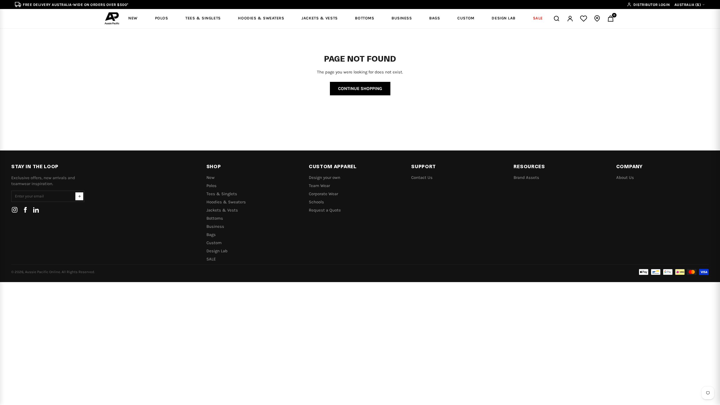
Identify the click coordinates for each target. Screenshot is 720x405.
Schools (316, 201)
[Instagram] (14, 210)
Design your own (324, 177)
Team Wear (319, 185)
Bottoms (214, 218)
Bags (211, 234)
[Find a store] (597, 18)
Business (215, 226)
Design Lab (217, 250)
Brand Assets (526, 177)
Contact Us (422, 177)
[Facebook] (25, 210)
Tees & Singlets (221, 193)
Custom (214, 242)
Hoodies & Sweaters (226, 201)
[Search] (556, 18)
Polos (211, 185)
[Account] (570, 18)
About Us (625, 177)
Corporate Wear (323, 193)
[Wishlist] (583, 18)
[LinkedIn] (36, 210)
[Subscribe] (79, 196)
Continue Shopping (360, 88)
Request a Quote (325, 210)
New (210, 177)
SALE (211, 259)
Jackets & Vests (222, 210)
